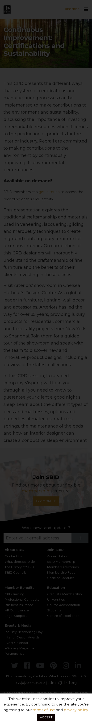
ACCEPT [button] (46, 717)
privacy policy (76, 710)
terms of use (44, 710)
